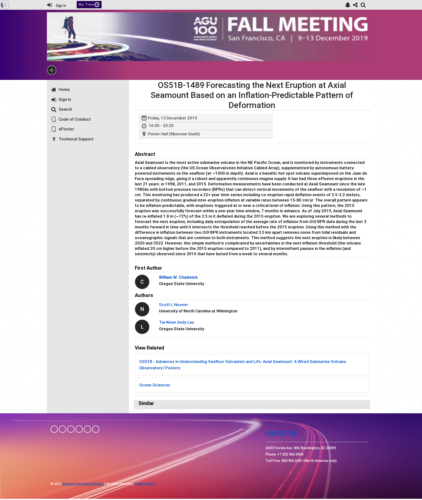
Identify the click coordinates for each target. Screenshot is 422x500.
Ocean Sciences (154, 385)
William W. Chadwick (178, 277)
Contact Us (280, 433)
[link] (347, 5)
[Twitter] (87, 429)
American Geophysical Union (82, 484)
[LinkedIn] (70, 429)
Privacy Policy (145, 484)
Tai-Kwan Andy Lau (176, 322)
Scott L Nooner (173, 304)
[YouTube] (95, 429)
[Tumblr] (79, 429)
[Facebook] (54, 429)
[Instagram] (62, 429)
